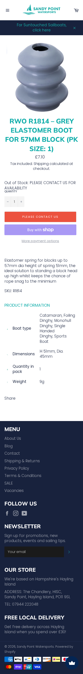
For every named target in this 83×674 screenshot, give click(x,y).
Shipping (41, 163)
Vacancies (14, 490)
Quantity (10, 191)
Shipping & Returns (22, 461)
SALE (8, 483)
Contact (12, 453)
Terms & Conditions (22, 475)
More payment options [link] (40, 241)
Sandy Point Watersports (35, 647)
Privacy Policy (16, 468)
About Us (12, 438)
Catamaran (51, 315)
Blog (8, 446)
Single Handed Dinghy (52, 331)
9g (42, 381)
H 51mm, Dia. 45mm (51, 354)
